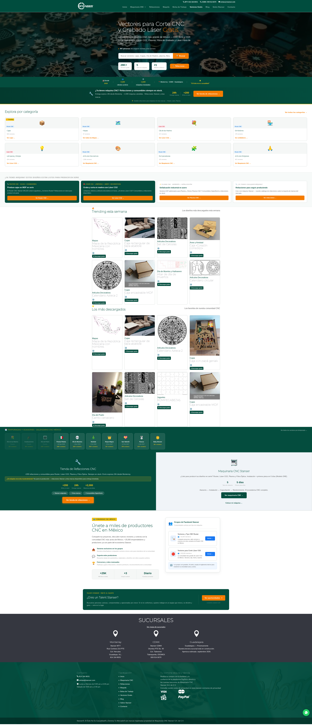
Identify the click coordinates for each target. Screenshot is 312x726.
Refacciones (154, 7)
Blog (208, 7)
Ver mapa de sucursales (156, 627)
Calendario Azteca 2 (105, 295)
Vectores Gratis (196, 7)
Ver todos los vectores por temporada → (294, 430)
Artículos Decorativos (166, 241)
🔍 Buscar (180, 56)
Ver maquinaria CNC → (234, 495)
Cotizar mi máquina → (233, 503)
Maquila (166, 7)
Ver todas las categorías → (296, 112)
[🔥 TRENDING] (107, 238)
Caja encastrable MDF (139, 292)
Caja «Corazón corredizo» (198, 247)
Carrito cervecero (103, 417)
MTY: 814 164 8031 (191, 2)
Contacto (231, 7)
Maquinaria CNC (137, 7)
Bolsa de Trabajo (180, 7)
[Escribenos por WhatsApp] (306, 712)
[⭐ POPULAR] (107, 335)
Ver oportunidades (212, 598)
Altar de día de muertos (166, 276)
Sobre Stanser (218, 7)
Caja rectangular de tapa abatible (137, 245)
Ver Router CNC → (42, 198)
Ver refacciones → (270, 198)
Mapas (95, 241)
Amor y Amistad (196, 243)
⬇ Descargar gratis (99, 256)
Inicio (124, 7)
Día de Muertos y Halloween (169, 271)
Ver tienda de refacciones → (208, 94)
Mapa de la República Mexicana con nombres (106, 246)
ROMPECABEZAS (168, 400)
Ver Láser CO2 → (118, 198)
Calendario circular (202, 280)
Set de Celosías (167, 244)
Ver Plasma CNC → (194, 198)
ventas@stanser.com (227, 2)
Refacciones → (179, 66)
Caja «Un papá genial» (204, 361)
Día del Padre (98, 415)
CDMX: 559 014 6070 (208, 2)
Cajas (127, 240)
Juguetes (161, 397)
